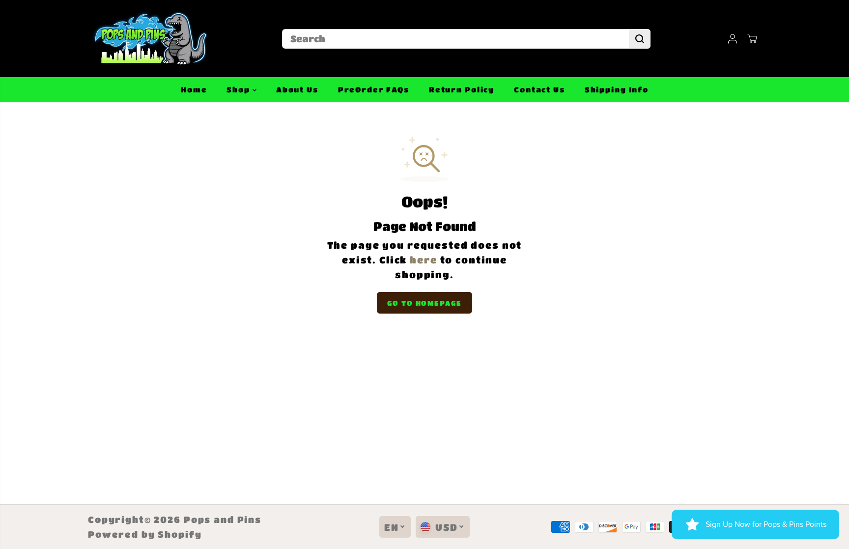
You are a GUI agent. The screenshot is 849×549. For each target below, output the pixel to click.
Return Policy (461, 89)
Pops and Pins (222, 519)
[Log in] (732, 39)
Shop (239, 89)
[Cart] (752, 39)
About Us (297, 89)
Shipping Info (617, 89)
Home (194, 89)
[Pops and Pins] (149, 38)
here (423, 260)
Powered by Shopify (145, 534)
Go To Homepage (424, 303)
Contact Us (539, 89)
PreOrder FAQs (373, 89)
